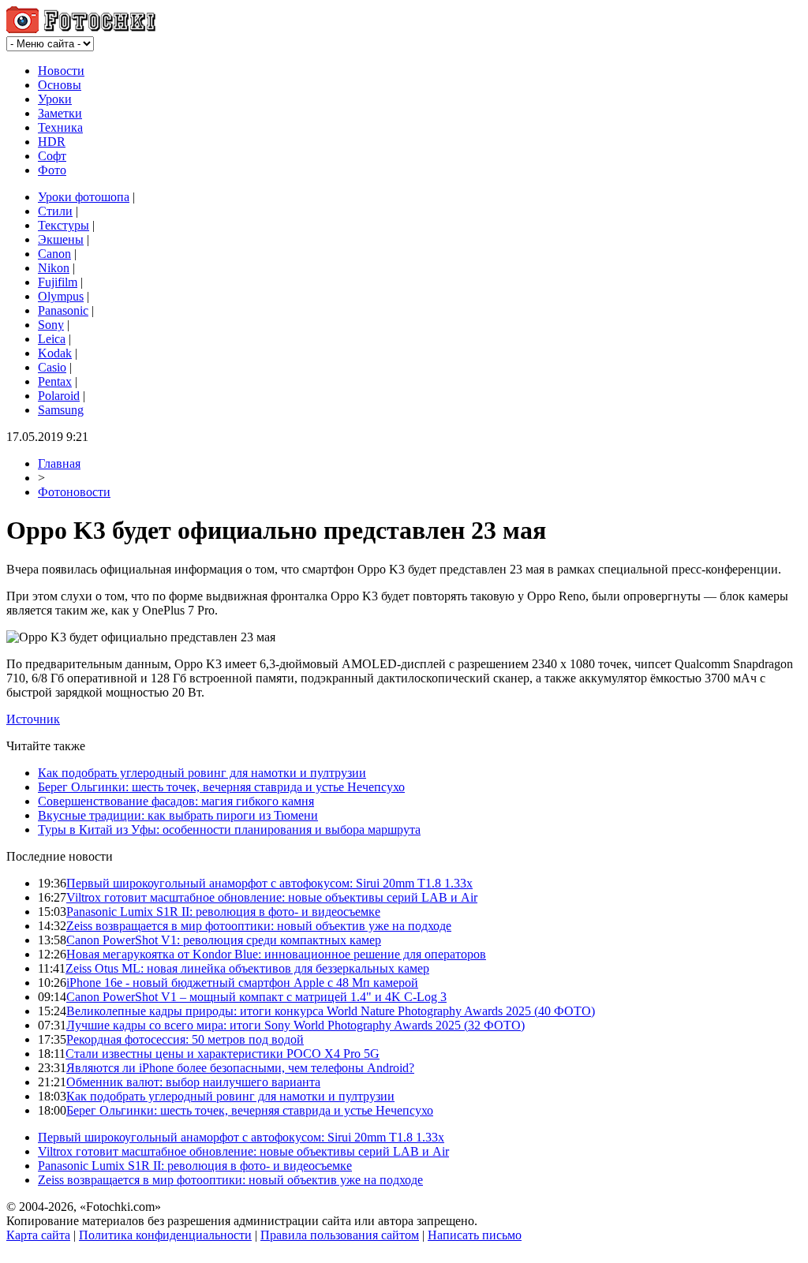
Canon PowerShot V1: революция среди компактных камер (223, 940)
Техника (60, 127)
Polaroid (59, 395)
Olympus (61, 296)
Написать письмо (475, 1235)
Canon (54, 253)
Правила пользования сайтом (339, 1235)
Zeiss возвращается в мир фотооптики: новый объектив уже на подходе (258, 925)
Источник (33, 719)
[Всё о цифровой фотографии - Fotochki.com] (80, 28)
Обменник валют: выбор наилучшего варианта (193, 1082)
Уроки (55, 99)
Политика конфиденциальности (165, 1235)
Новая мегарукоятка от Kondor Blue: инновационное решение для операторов (276, 954)
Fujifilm (57, 282)
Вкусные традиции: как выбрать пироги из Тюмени (178, 815)
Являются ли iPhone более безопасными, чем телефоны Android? (240, 1067)
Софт (52, 156)
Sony (51, 324)
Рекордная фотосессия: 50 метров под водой (185, 1039)
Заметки (60, 113)
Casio (52, 367)
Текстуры (63, 225)
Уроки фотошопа (83, 197)
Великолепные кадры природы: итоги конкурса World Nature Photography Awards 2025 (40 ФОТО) (330, 1011)
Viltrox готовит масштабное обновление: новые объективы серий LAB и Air (271, 897)
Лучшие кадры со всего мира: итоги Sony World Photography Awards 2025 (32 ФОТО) (295, 1025)
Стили (55, 211)
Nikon (53, 268)
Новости (61, 70)
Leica (51, 339)
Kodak (55, 353)
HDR (51, 141)
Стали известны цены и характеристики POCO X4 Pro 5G (222, 1053)
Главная (59, 463)
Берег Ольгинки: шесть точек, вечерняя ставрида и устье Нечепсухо (221, 787)
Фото (52, 170)
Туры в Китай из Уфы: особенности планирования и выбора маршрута (229, 829)
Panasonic (63, 310)
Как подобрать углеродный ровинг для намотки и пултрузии (202, 772)
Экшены (61, 239)
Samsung (61, 410)
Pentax (55, 381)
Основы (59, 85)
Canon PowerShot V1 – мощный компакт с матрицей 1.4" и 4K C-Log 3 (256, 996)
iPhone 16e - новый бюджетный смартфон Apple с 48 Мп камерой (242, 982)
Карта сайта (38, 1235)
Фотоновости (74, 492)
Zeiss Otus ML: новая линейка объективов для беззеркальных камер (247, 968)
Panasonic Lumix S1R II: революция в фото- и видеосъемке (223, 911)
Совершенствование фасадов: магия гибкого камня (176, 801)
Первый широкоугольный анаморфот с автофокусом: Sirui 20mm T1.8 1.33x (269, 883)
